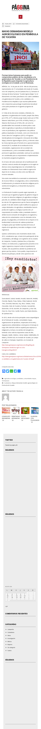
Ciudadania (7, 26)
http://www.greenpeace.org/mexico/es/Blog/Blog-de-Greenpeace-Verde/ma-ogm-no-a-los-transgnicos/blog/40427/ (18, 347)
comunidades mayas (30, 378)
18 (12, 597)
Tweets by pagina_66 (11, 445)
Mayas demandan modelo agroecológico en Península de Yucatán (20, 34)
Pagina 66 (19, 391)
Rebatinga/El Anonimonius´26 (16, 418)
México (10, 641)
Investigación (11, 638)
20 (20, 597)
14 (24, 596)
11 (12, 596)
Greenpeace (5, 381)
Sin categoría (11, 647)
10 (7, 596)
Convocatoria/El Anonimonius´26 (8, 418)
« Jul (6, 606)
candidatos (20, 378)
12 (16, 596)
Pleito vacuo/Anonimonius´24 (28, 418)
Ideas (9, 635)
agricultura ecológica (10, 378)
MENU (20, 17)
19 (16, 597)
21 (24, 597)
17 (7, 597)
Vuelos (10, 650)
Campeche (11, 629)
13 (20, 596)
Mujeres (10, 644)
